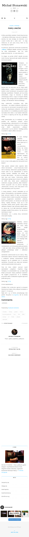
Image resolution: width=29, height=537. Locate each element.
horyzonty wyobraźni (6, 314)
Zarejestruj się (5, 482)
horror (21, 311)
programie (16, 295)
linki (19, 314)
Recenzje (16, 25)
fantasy (10, 311)
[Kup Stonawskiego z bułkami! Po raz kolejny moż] (25, 514)
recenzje (4, 317)
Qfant (23, 314)
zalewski (18, 317)
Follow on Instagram (15, 519)
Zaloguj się (4, 486)
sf (8, 317)
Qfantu (3, 296)
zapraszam (4, 319)
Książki (12, 25)
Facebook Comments (13, 308)
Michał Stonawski (14, 5)
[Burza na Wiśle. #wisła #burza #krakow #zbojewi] (4, 514)
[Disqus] (14, 381)
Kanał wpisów (5, 489)
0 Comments (25, 323)
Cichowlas (4, 311)
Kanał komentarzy (6, 493)
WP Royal (19, 527)
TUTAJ (9, 133)
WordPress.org (5, 496)
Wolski (12, 317)
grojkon (16, 311)
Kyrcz (15, 314)
